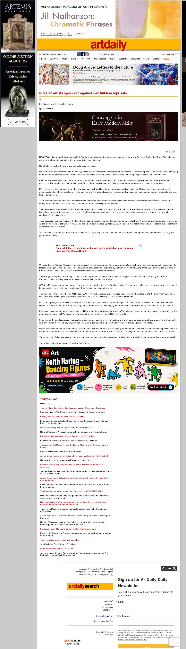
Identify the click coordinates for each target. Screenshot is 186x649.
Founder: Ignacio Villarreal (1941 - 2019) (108, 607)
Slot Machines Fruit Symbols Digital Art (58, 544)
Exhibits (90, 569)
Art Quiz (91, 575)
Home (43, 59)
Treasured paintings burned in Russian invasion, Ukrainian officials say (72, 408)
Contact (156, 59)
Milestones (104, 569)
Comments (135, 59)
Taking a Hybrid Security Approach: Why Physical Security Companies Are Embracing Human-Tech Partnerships (74, 554)
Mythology (108, 575)
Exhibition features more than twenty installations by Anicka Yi (68, 440)
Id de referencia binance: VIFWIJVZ (56, 548)
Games (112, 59)
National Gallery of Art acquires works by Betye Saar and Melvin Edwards (73, 432)
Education (99, 575)
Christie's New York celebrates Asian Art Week (61, 451)
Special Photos (94, 572)
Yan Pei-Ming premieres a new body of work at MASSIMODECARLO (71, 491)
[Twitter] (83, 55)
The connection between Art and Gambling (59, 540)
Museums (86, 59)
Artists (65, 59)
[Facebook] (79, 55)
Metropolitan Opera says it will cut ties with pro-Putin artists (67, 436)
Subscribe (123, 59)
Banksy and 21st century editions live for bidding (62, 416)
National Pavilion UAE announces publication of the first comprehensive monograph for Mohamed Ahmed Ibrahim (73, 503)
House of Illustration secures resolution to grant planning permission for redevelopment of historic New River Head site (73, 523)
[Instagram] (87, 55)
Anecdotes (83, 575)
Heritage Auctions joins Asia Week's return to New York (65, 460)
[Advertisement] (144, 418)
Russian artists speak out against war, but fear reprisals (65, 427)
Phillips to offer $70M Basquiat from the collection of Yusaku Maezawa (72, 412)
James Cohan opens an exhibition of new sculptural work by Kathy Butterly (74, 456)
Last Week (54, 59)
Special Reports (107, 572)
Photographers (100, 59)
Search (146, 59)
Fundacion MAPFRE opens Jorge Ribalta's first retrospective (68, 529)
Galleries (74, 59)
